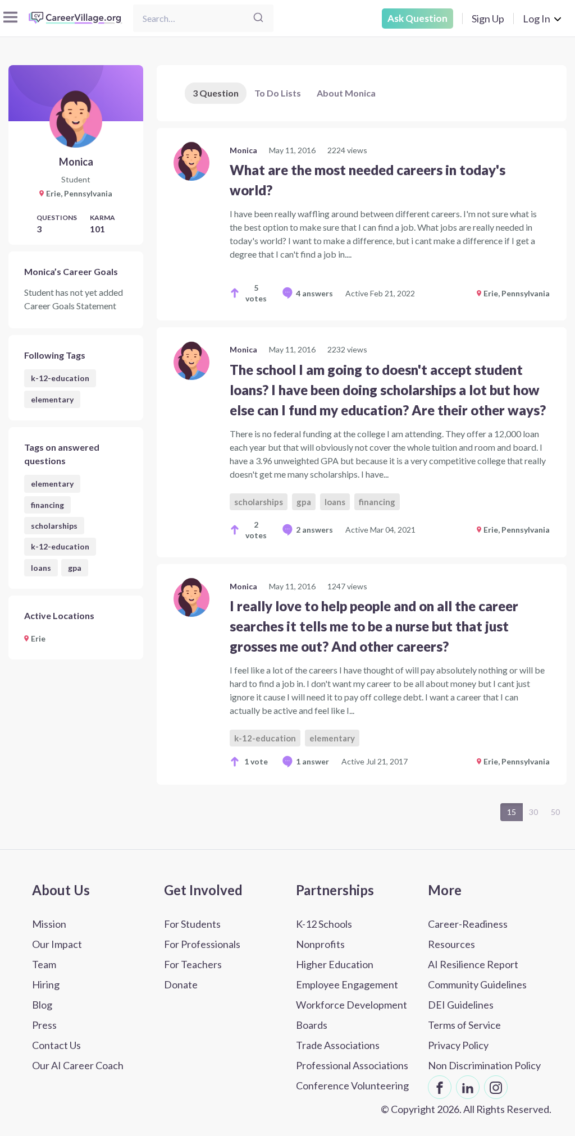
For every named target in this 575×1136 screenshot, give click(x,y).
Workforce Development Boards (351, 1014)
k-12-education (60, 378)
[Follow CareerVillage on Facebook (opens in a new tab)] (439, 1087)
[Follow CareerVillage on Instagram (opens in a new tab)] (496, 1087)
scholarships (54, 525)
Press (44, 1025)
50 (555, 812)
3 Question (216, 93)
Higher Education (334, 964)
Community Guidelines (477, 984)
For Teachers (193, 964)
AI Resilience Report (473, 964)
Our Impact (57, 944)
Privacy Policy (458, 1045)
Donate (181, 984)
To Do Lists (277, 93)
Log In (536, 18)
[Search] (258, 18)
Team (44, 964)
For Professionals (202, 944)
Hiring (46, 984)
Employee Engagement (347, 984)
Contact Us (56, 1045)
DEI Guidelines (461, 1004)
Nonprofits (320, 944)
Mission (49, 924)
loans (41, 567)
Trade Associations (338, 1045)
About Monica (346, 93)
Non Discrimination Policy (484, 1065)
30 (533, 812)
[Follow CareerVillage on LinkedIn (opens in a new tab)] (468, 1087)
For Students (192, 924)
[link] (362, 224)
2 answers (314, 529)
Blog (42, 1004)
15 (511, 812)
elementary (52, 399)
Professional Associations (352, 1065)
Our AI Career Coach (78, 1065)
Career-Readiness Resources (468, 934)
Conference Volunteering (352, 1085)
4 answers (314, 293)
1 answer (312, 761)
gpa (74, 567)
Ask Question (417, 18)
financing (47, 505)
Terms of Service (464, 1025)
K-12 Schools (324, 924)
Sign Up (488, 18)
